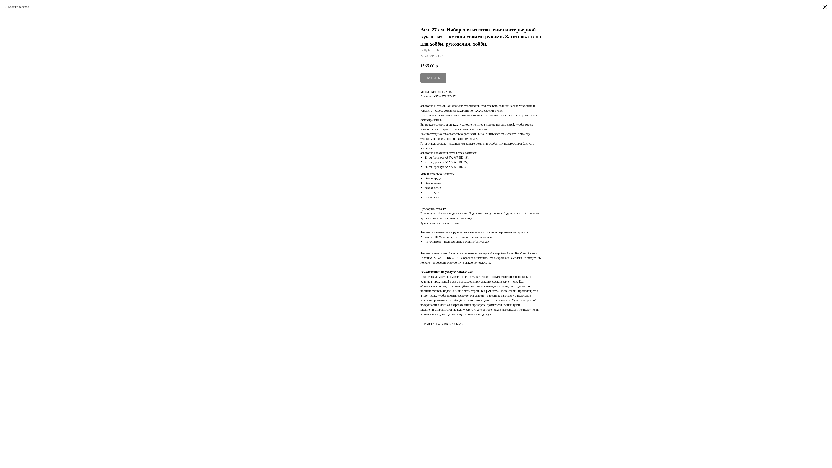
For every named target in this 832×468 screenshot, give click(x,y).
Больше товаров (18, 7)
